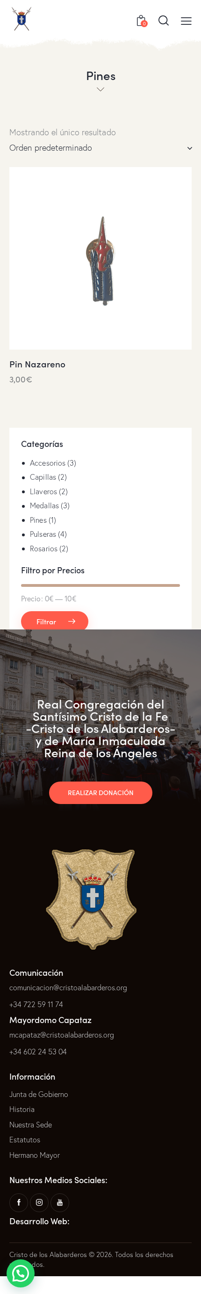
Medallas (44, 505)
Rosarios (43, 548)
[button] (21, 1273)
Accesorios (47, 463)
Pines (38, 520)
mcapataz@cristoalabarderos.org (61, 1034)
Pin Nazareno (37, 364)
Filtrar (46, 621)
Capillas (43, 477)
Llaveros (43, 491)
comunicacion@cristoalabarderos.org (68, 987)
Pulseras (43, 534)
